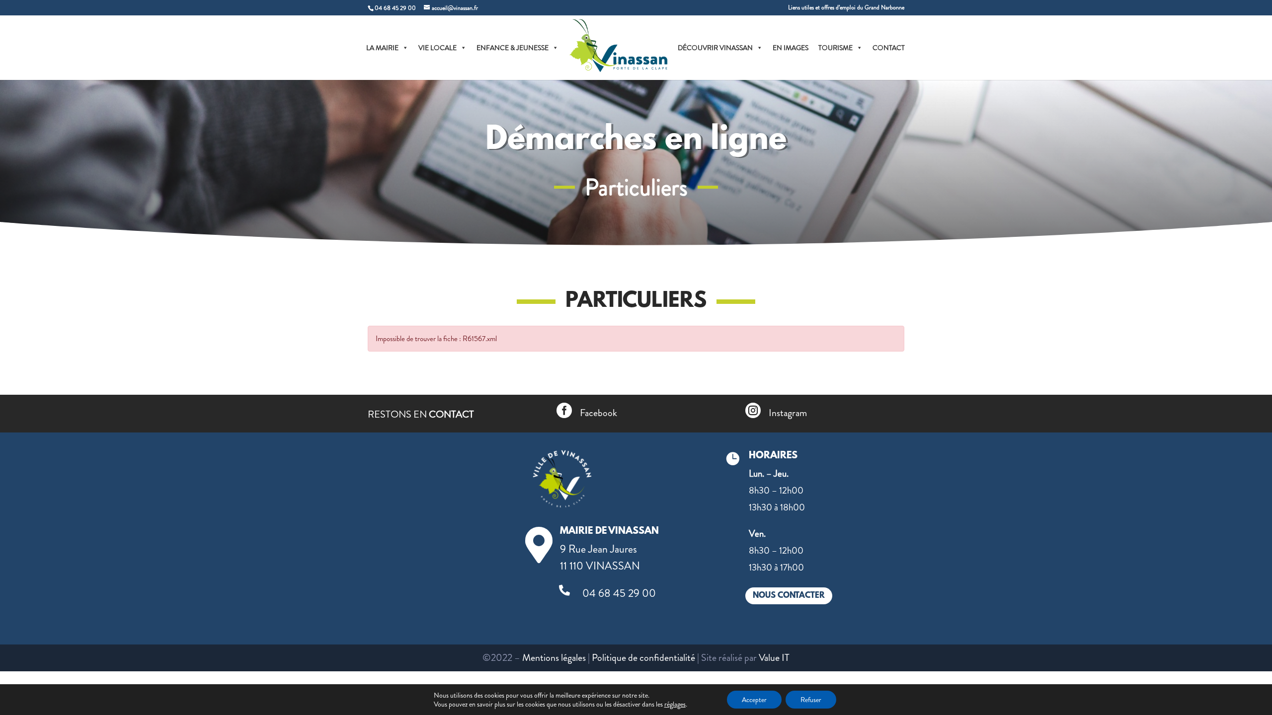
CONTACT (889, 48)
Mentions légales (554, 657)
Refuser (810, 700)
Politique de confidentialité (643, 657)
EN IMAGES (790, 48)
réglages (675, 704)
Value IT (774, 657)
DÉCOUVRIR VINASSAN (715, 48)
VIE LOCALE (437, 48)
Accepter (754, 700)
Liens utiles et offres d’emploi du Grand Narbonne (846, 8)
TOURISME (835, 48)
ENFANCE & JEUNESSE (513, 48)
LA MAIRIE (382, 48)
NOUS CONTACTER (789, 595)
